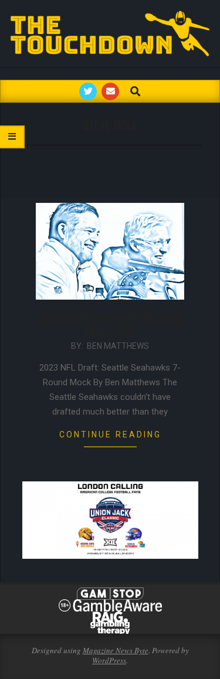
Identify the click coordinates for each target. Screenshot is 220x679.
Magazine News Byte (115, 650)
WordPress (109, 660)
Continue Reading (110, 434)
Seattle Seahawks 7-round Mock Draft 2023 (110, 325)
